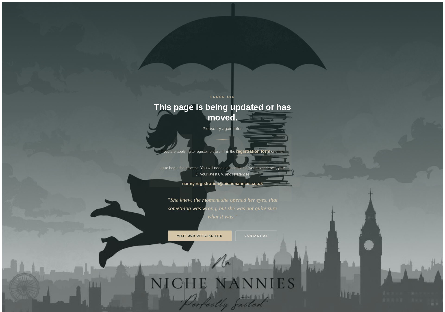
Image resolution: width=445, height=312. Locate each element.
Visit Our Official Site (200, 235)
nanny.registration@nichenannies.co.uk (222, 183)
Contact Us (256, 235)
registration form (253, 151)
